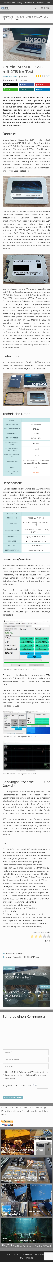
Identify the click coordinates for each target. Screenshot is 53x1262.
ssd (37, 957)
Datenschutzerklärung (12, 3)
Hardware (7, 16)
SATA (33, 957)
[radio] (32, 936)
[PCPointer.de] (5, 8)
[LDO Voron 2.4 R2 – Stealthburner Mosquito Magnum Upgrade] (26, 1181)
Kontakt (40, 3)
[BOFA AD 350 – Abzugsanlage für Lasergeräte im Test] (26, 1153)
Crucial (36, 473)
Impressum (29, 3)
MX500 (26, 957)
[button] (10, 84)
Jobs (48, 3)
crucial (9, 957)
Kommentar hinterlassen (15, 80)
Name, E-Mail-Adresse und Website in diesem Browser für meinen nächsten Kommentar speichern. (27, 1075)
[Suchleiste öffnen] (35, 8)
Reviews (19, 16)
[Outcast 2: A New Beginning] (26, 1241)
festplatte (17, 957)
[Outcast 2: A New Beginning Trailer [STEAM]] (26, 1246)
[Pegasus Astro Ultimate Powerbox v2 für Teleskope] (26, 1214)
